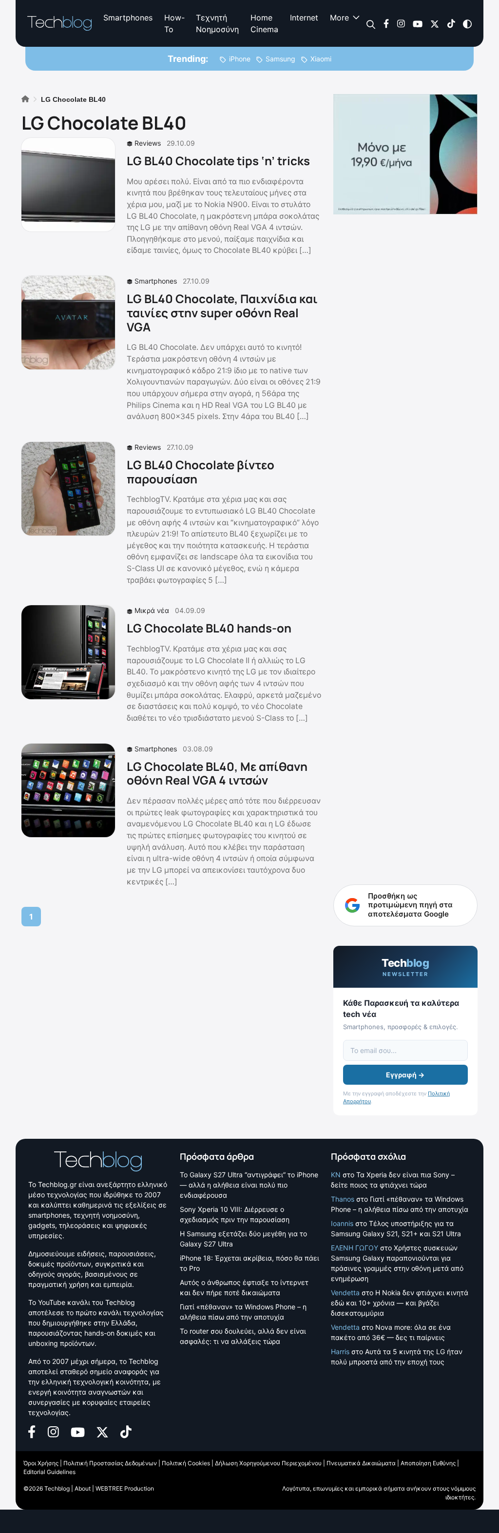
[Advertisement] (405, 676)
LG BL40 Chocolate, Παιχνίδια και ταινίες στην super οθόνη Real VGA (222, 312)
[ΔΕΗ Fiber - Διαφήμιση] (405, 154)
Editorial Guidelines (49, 1472)
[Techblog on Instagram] (401, 23)
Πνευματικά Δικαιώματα (361, 1463)
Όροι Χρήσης (40, 1463)
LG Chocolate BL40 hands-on (209, 628)
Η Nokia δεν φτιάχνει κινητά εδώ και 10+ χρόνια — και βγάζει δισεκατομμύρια (399, 1302)
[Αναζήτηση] (371, 23)
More (339, 17)
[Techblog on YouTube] (417, 23)
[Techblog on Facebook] (386, 23)
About (83, 1488)
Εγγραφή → (405, 1075)
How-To (174, 23)
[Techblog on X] (434, 23)
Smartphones (128, 17)
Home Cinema (264, 23)
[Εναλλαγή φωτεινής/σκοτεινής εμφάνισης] (467, 23)
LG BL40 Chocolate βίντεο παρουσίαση (200, 472)
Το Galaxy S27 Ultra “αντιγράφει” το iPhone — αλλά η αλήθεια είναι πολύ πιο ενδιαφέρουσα (249, 1184)
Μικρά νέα (151, 610)
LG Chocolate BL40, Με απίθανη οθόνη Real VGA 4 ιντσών (217, 773)
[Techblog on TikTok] (451, 23)
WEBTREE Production (125, 1488)
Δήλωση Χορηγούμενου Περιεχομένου (268, 1463)
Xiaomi (320, 59)
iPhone (239, 59)
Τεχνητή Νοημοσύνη (217, 23)
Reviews (147, 143)
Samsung (280, 59)
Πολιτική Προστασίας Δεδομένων (110, 1463)
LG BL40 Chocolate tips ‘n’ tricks (218, 161)
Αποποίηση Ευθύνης (428, 1463)
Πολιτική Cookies (186, 1463)
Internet (304, 17)
